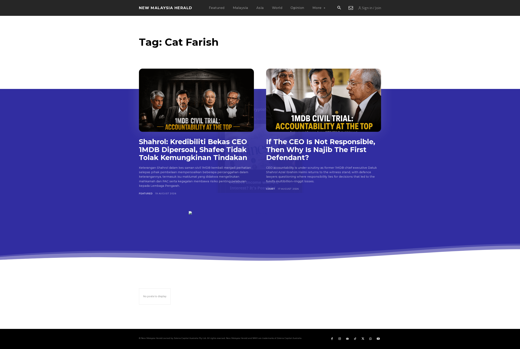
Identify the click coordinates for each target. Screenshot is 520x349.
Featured (145, 193)
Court (270, 188)
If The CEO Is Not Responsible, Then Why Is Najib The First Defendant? (320, 149)
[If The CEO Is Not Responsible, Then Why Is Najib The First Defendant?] (323, 100)
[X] (363, 339)
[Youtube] (378, 339)
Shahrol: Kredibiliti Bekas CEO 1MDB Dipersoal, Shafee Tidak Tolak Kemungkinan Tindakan (193, 149)
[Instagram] (339, 339)
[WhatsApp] (370, 339)
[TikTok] (355, 339)
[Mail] (347, 339)
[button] (339, 8)
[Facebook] (332, 339)
